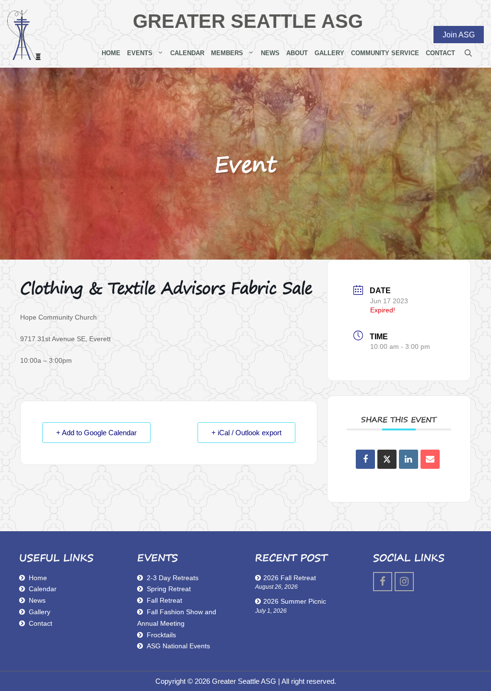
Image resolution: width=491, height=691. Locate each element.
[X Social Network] (387, 459)
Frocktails (161, 635)
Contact (440, 53)
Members (227, 53)
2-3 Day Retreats (173, 578)
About (297, 53)
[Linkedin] (408, 459)
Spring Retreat (169, 589)
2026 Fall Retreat (289, 578)
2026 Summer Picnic (294, 601)
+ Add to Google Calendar (96, 433)
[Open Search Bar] (468, 53)
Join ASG (459, 34)
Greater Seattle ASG (248, 21)
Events (139, 53)
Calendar (187, 53)
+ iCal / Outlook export (246, 433)
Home (111, 53)
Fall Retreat (164, 600)
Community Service (385, 53)
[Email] (430, 459)
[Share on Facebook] (365, 459)
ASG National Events (178, 646)
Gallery (329, 53)
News (270, 53)
